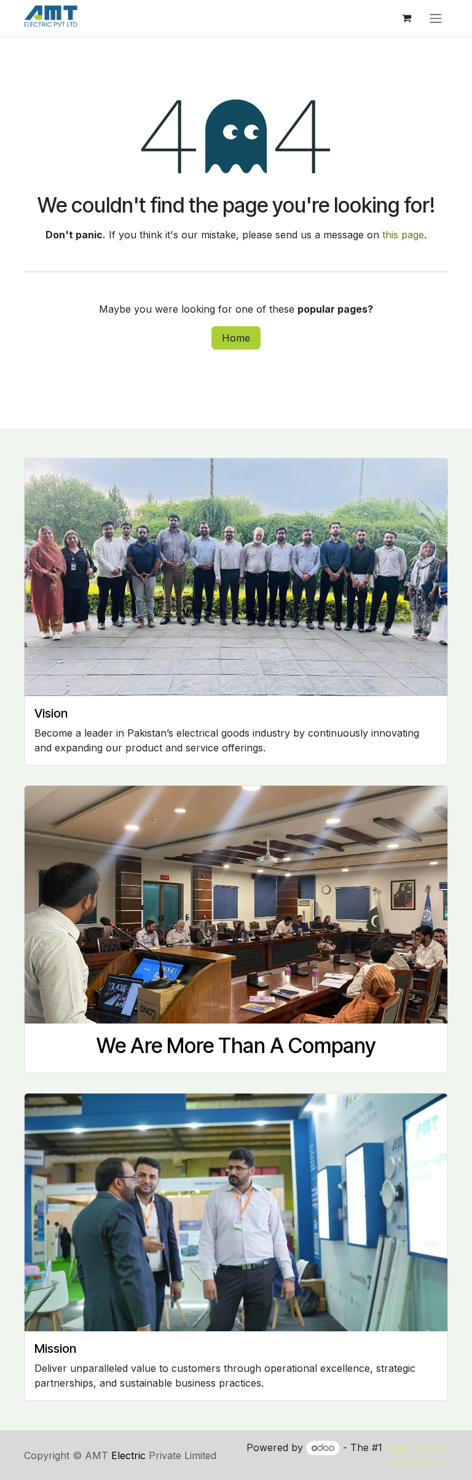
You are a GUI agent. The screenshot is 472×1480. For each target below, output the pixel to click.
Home (236, 338)
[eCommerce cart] (406, 18)
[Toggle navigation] (435, 18)
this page (403, 235)
